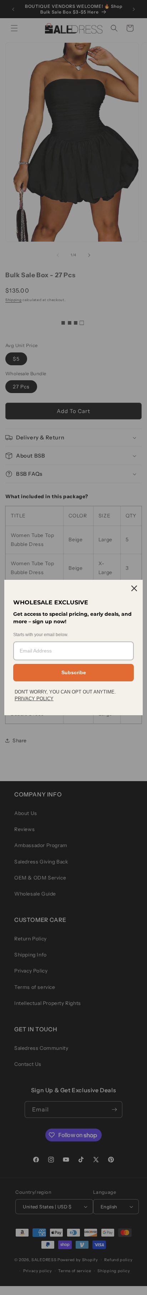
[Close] (134, 588)
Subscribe (73, 672)
